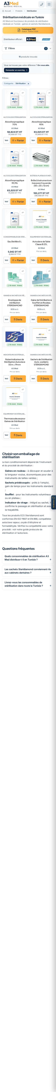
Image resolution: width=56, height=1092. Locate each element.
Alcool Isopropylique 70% (14, 123)
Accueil (8, 11)
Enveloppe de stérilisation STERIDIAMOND (14, 303)
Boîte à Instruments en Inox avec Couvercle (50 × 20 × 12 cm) (41, 183)
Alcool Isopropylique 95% (41, 123)
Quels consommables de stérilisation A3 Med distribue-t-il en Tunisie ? (27, 558)
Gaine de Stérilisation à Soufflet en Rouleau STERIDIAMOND (41, 303)
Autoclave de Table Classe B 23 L (41, 242)
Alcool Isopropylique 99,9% (14, 181)
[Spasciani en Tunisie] (46, 39)
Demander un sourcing (15, 70)
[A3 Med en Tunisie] (31, 39)
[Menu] (49, 4)
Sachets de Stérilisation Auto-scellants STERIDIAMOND (41, 362)
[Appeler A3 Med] (41, 4)
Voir (6, 140)
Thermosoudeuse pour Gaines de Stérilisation (14, 419)
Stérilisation (16, 83)
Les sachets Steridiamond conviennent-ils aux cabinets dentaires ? (28, 571)
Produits (19, 11)
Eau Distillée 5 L (15, 241)
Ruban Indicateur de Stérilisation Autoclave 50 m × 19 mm (14, 362)
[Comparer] (23, 93)
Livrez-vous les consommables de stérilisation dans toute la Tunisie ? (24, 584)
